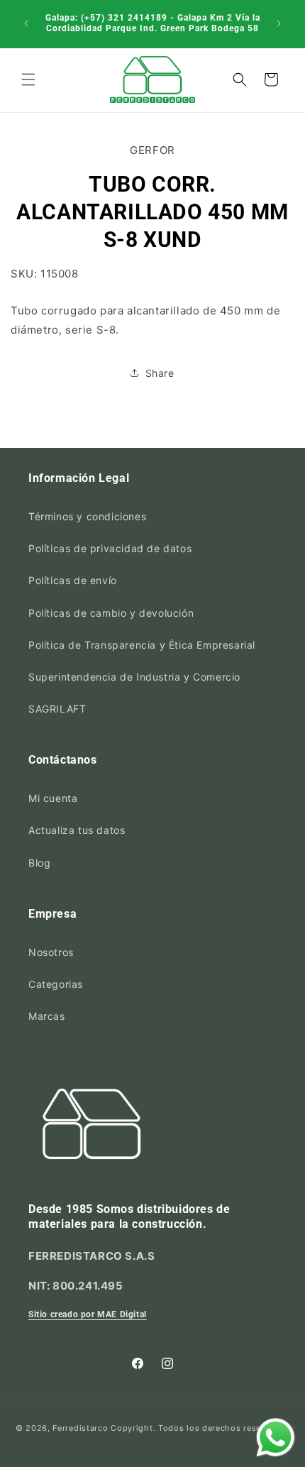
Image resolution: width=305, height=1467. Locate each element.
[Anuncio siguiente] (278, 23)
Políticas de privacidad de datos (110, 548)
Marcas (46, 1016)
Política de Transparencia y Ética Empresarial (141, 645)
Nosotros (51, 952)
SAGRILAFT (57, 709)
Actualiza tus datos (76, 830)
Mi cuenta (52, 798)
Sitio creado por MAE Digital (87, 1314)
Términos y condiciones (87, 516)
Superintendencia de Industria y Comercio (134, 677)
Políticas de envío (72, 580)
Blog (39, 863)
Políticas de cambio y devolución (111, 613)
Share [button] (159, 373)
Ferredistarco (80, 1428)
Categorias (55, 984)
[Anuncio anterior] (26, 23)
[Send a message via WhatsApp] (275, 1437)
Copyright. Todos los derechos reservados (200, 1428)
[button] (28, 79)
